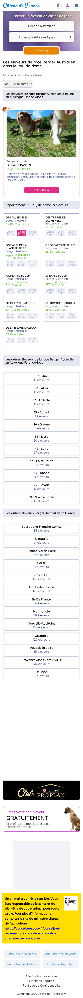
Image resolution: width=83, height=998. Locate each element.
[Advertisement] (41, 732)
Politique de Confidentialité (41, 985)
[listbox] (69, 37)
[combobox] (41, 26)
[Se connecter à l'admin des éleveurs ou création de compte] (67, 5)
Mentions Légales (41, 981)
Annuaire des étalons (22, 964)
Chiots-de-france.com (41, 976)
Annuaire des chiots (22, 954)
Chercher (41, 51)
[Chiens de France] (21, 5)
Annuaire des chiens (61, 964)
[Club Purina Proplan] (41, 790)
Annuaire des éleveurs (60, 954)
